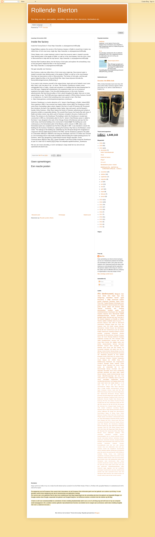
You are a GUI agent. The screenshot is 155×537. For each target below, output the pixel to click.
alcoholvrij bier (110, 308)
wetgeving (101, 297)
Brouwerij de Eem (113, 354)
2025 (101, 145)
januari (103, 196)
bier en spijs (119, 367)
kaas (115, 455)
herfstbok (100, 454)
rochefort (121, 331)
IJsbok (111, 326)
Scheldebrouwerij (106, 340)
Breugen (117, 393)
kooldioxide (100, 457)
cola (107, 446)
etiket (111, 345)
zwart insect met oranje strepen (110, 383)
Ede (106, 400)
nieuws (122, 345)
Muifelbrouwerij (101, 361)
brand (122, 441)
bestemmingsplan (102, 436)
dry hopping (121, 329)
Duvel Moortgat (108, 336)
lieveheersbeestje (115, 374)
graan (114, 372)
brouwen (122, 443)
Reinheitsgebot (106, 418)
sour (116, 317)
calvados (122, 445)
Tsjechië (100, 308)
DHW (108, 356)
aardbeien (117, 432)
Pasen (118, 413)
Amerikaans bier (113, 312)
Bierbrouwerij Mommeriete (107, 393)
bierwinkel (100, 345)
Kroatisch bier (120, 406)
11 (119, 383)
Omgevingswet (120, 361)
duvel (111, 370)
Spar (110, 425)
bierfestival (116, 438)
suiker (106, 471)
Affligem (108, 386)
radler (122, 466)
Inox (106, 406)
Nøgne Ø (108, 413)
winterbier (106, 349)
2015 (101, 219)
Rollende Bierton (54, 10)
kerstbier (100, 317)
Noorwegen (117, 303)
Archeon (109, 390)
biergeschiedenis (107, 344)
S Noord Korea (114, 420)
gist (111, 372)
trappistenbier (114, 379)
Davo (111, 356)
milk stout (117, 376)
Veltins (104, 429)
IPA (99, 294)
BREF (99, 391)
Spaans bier (105, 425)
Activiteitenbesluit (103, 312)
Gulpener (107, 319)
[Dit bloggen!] (54, 155)
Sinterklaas (121, 423)
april (102, 189)
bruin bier (109, 445)
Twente (122, 427)
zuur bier (120, 317)
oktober (103, 174)
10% (121, 349)
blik (102, 329)
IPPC (113, 338)
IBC (109, 404)
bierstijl (99, 329)
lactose (122, 457)
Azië (117, 390)
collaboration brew (113, 446)
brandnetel (107, 443)
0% (98, 319)
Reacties (102, 285)
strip (103, 471)
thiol (123, 471)
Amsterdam (100, 335)
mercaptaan (100, 461)
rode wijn (113, 347)
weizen (104, 306)
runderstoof (121, 468)
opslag (115, 462)
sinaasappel (100, 469)
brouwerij (101, 299)
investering (106, 455)
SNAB (99, 340)
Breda (104, 352)
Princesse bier (120, 415)
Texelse (100, 321)
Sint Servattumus (113, 423)
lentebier (102, 459)
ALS (115, 384)
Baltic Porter (111, 391)
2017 (101, 214)
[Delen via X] (56, 155)
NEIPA (122, 314)
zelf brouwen (116, 306)
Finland (122, 400)
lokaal (122, 374)
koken (118, 455)
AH (106, 384)
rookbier (119, 347)
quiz (107, 377)
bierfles (99, 344)
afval (123, 432)
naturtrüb (100, 462)
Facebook (117, 400)
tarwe (120, 471)
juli (102, 181)
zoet (118, 349)
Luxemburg (116, 407)
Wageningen (112, 429)
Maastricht (100, 409)
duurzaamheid (120, 448)
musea (122, 461)
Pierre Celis (110, 415)
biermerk (122, 438)
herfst (117, 452)
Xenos (104, 432)
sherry (99, 379)
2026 (101, 143)
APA (119, 384)
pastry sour (118, 464)
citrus (103, 446)
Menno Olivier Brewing (108, 409)
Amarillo (108, 388)
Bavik (116, 391)
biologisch (100, 441)
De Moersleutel (120, 322)
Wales (116, 429)
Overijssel (100, 363)
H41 (123, 402)
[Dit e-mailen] (52, 155)
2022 (101, 202)
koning (122, 455)
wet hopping (114, 381)
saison (116, 377)
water (107, 475)
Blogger (97, 513)
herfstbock (121, 452)
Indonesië (102, 406)
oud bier (119, 462)
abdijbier (115, 342)
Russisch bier (104, 420)
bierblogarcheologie (103, 315)
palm (101, 464)
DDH (110, 322)
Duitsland (107, 324)
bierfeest (111, 438)
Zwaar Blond (101, 342)
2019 (101, 209)
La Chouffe (114, 319)
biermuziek (115, 299)
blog (113, 441)
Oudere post (87, 215)
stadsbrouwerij (120, 469)
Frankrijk (100, 402)
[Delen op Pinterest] (60, 155)
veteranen (108, 473)
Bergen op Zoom (119, 351)
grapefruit (121, 450)
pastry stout (119, 310)
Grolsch (102, 319)
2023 (101, 199)
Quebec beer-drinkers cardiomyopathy (111, 416)
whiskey (119, 381)
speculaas (113, 469)
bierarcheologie (101, 368)
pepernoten (104, 466)
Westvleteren (101, 328)
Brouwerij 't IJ (120, 321)
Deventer (106, 399)
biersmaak (121, 344)
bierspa (108, 368)
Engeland (121, 336)
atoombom (108, 434)
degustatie (100, 370)
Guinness (100, 326)
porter (99, 306)
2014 (101, 222)
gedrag (113, 450)
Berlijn (122, 391)
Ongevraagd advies (113, 60)
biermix (113, 315)
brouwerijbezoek (101, 445)
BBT (123, 390)
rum (123, 347)
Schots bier (112, 422)
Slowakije (106, 363)
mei (102, 186)
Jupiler (114, 406)
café (117, 445)
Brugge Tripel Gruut (119, 395)
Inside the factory (105, 157)
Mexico (118, 409)
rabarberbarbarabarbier (114, 466)
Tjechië (104, 365)
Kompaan (118, 338)
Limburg (116, 326)
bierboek (117, 436)
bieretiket (109, 297)
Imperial (105, 314)
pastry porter (111, 464)
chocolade (114, 368)
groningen (116, 345)
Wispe (122, 431)
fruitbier (99, 331)
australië (115, 434)
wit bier (111, 475)
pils (113, 317)
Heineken (112, 301)
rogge (104, 468)
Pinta (115, 415)
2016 (101, 217)
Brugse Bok (100, 397)
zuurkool (119, 475)
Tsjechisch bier (111, 365)
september (104, 176)
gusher (100, 301)
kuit (116, 457)
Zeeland (107, 328)
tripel (113, 296)
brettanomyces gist (112, 329)
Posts (101, 281)
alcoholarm (100, 434)
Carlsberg (111, 397)
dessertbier (106, 370)
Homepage (62, 215)
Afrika (112, 386)
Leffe (99, 407)
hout (115, 454)
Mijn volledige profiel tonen (105, 274)
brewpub (115, 443)
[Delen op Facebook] (58, 155)
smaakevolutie (107, 469)
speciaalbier (106, 379)
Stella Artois (115, 425)
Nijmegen (121, 326)
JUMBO (114, 360)
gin (118, 450)
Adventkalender (101, 386)
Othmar (113, 413)
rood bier (115, 468)
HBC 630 (100, 404)
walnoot (104, 475)
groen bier (100, 452)
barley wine (121, 342)
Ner (115, 411)
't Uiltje (108, 299)
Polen (122, 301)
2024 (101, 148)
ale (103, 367)
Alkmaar (100, 351)
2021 (101, 204)
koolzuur (104, 374)
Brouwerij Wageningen (108, 395)
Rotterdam (113, 418)
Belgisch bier (119, 294)
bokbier (122, 299)
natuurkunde (105, 462)
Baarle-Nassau (104, 391)
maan (106, 459)
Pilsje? (103, 160)
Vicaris (117, 365)
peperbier (100, 347)
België (119, 391)
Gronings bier (107, 338)
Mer (115, 409)
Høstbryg (101, 41)
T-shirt (104, 427)
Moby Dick (120, 360)
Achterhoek (115, 333)
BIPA (122, 306)
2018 (101, 212)
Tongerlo (118, 427)
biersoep (112, 439)
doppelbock (113, 448)
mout (122, 376)
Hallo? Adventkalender (107, 152)
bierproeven (100, 439)
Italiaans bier (106, 360)
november (104, 172)
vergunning (107, 333)
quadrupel (105, 301)
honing (105, 454)
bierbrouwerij (107, 294)
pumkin (103, 377)
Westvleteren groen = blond (109, 164)
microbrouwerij (111, 461)
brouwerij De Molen (118, 305)
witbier (109, 306)
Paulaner (105, 415)
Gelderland (100, 338)
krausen (110, 457)
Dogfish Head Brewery (115, 399)
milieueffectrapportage (107, 376)
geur (116, 450)
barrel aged (119, 297)
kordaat (105, 457)
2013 (101, 224)
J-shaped (110, 406)
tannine (116, 471)
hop (118, 296)
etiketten (108, 450)
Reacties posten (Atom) (46, 218)
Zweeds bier (108, 342)
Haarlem (100, 314)
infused (99, 374)
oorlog (99, 377)
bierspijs (117, 439)
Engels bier (114, 324)
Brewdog (121, 312)
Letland (103, 407)
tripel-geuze (100, 473)
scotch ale (121, 377)
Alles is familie (101, 388)
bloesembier (109, 441)
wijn (123, 381)
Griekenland (113, 402)
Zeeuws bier (113, 328)
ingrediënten (101, 455)
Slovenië (100, 425)
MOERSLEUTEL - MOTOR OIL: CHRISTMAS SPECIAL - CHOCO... (111, 168)
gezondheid (120, 315)
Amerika (122, 333)
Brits (107, 352)
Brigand (122, 393)
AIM (112, 384)
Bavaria (113, 351)
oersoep (111, 462)
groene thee (106, 452)
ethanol (99, 450)
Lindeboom (109, 407)
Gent (108, 402)
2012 (101, 227)
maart (102, 191)
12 (123, 349)
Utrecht (122, 340)
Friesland (114, 358)
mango (99, 376)
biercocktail (105, 438)
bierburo (122, 436)
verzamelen (101, 349)
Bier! (99, 393)
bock (105, 329)
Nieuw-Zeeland (120, 411)
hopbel (122, 372)
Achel (122, 384)
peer (99, 466)
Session (117, 422)
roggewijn (109, 468)
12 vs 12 (103, 162)
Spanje (111, 363)
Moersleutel (116, 314)
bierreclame (107, 439)
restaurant (100, 468)
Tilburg (113, 427)
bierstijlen (121, 439)
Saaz (122, 420)
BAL (120, 390)
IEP (114, 404)
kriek (113, 457)
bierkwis (115, 344)
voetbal (116, 473)
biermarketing (101, 310)
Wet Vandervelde (109, 431)
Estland (112, 400)
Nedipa (112, 411)
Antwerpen (104, 390)
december (104, 150)
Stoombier (100, 427)
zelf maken (113, 349)
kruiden (109, 374)
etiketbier (104, 450)
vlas (113, 473)
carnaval (106, 345)
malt (109, 459)
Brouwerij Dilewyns (103, 322)
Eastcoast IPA (101, 400)
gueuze (113, 452)
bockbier (110, 310)
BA (105, 335)
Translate (45, 27)
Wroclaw (100, 432)
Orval (102, 155)
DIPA (113, 322)
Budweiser (106, 397)
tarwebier (100, 333)
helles (118, 372)
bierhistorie (105, 305)
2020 (101, 207)
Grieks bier (118, 402)
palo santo (105, 464)
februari (103, 194)
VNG (99, 429)
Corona (104, 356)
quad (104, 347)
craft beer (121, 368)
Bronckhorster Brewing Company (115, 335)
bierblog (121, 308)
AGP (103, 384)
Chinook (120, 397)
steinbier (100, 471)
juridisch (112, 455)
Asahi (113, 390)
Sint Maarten (104, 423)
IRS (119, 404)
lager (99, 459)
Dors (123, 399)
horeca (110, 454)
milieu (118, 461)
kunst (118, 457)
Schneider (106, 422)
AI (108, 384)
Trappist (106, 303)
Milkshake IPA (105, 411)
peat (123, 464)
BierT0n (102, 256)
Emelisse (108, 358)
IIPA (116, 404)
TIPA (110, 427)
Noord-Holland (101, 413)
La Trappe (121, 319)
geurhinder (106, 372)
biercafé (99, 438)
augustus (103, 179)
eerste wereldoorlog (118, 370)
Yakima (122, 365)
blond (110, 305)
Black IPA (100, 352)
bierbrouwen (121, 328)
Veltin (101, 429)
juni (102, 184)
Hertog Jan (105, 404)
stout (99, 296)
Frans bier (121, 324)
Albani (116, 386)
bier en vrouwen (111, 436)
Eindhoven (115, 336)
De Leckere (117, 356)
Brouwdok (100, 395)
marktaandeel (114, 459)
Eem (109, 400)
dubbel (105, 321)
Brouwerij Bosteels (114, 352)
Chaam (116, 397)
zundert (115, 475)
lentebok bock (111, 321)
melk (123, 459)
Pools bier (100, 303)
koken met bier (107, 317)
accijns (99, 367)
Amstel (104, 351)
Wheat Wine (117, 431)
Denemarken (101, 324)
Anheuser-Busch (115, 388)
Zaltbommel (110, 432)
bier (122, 296)
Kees (110, 314)
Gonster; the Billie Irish (106, 81)
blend (104, 441)
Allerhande (121, 386)
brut (114, 445)
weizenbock (107, 381)
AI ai (100, 51)
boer (119, 441)
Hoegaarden (121, 358)
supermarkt (111, 471)
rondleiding (111, 377)
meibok (119, 459)
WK (107, 429)
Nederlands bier (110, 361)
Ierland (99, 360)
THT (107, 427)
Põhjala (99, 416)
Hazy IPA (106, 326)
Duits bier (106, 296)
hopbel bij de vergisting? (108, 331)
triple (105, 473)
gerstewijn (100, 372)
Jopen (118, 301)
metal (106, 461)
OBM (122, 338)
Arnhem (108, 351)
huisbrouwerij (121, 454)
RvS (109, 420)
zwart (99, 383)
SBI (120, 420)
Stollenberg (121, 425)
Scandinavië (101, 422)
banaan (122, 434)
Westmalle (102, 431)
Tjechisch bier (115, 340)
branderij (100, 443)
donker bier (106, 448)
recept (108, 347)
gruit (110, 452)
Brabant (111, 303)
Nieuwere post (36, 215)
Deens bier (101, 336)
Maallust (122, 407)
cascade (100, 446)
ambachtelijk (109, 367)
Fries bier (104, 402)
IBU (112, 404)
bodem (116, 441)
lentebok (117, 331)
